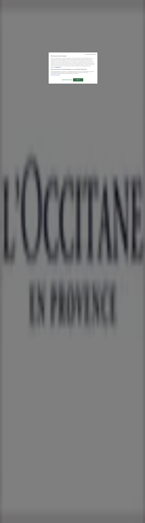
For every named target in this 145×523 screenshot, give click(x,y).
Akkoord (78, 79)
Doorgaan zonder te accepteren (90, 54)
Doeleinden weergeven (67, 79)
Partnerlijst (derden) (55, 75)
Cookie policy (58, 67)
